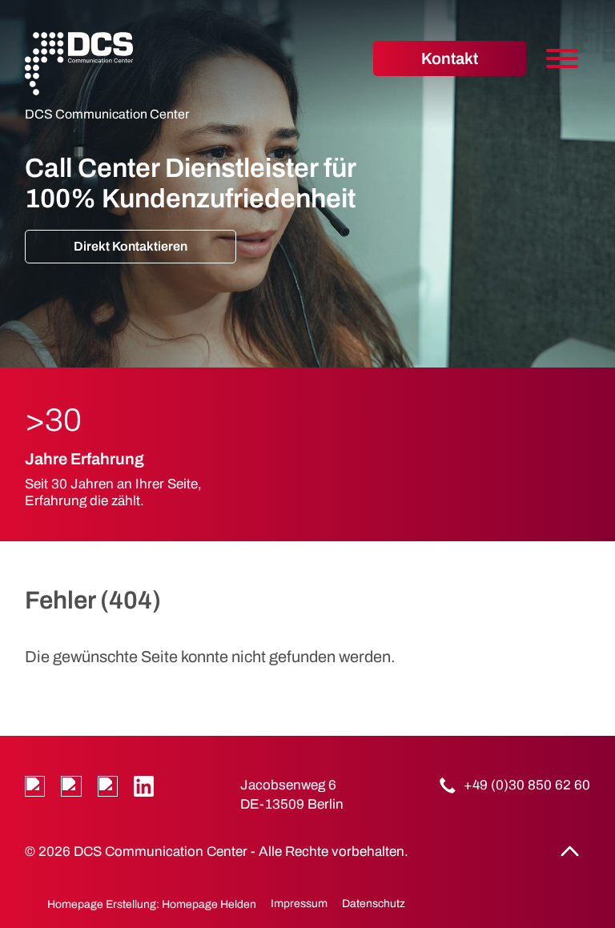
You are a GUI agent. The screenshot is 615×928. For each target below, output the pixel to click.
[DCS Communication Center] (79, 64)
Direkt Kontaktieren (130, 246)
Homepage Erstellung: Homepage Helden (150, 904)
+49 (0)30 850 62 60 (527, 785)
